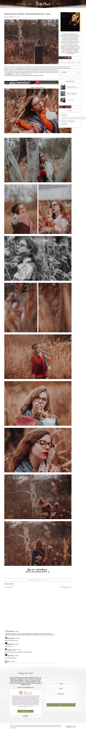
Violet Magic (70, 100)
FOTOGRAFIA (63, 115)
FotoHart (26, 715)
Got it (74, 726)
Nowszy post (9, 587)
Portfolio (30, 3)
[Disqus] (30, 611)
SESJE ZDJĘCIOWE (71, 121)
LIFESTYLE (63, 121)
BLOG (53, 3)
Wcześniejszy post (65, 587)
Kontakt (58, 3)
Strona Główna (21, 3)
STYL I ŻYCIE (63, 124)
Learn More (69, 726)
